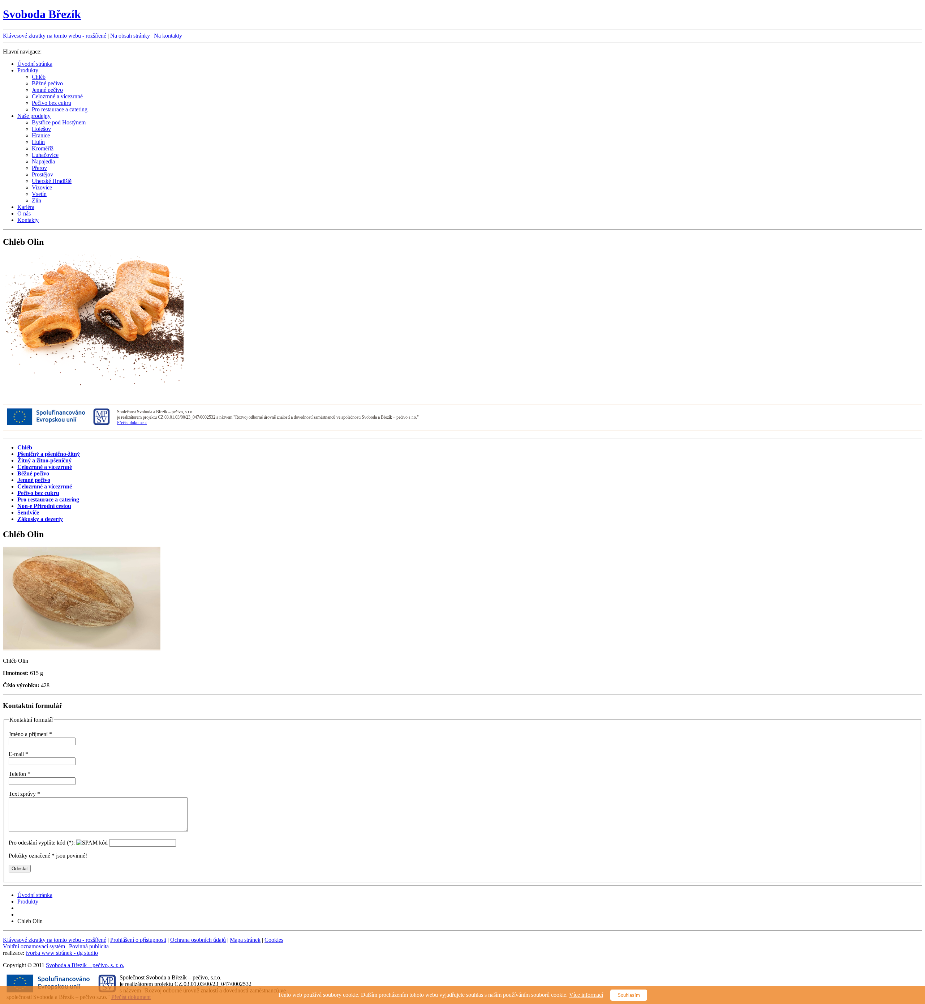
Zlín (36, 200)
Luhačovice (45, 155)
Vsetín (39, 194)
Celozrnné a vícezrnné (57, 96)
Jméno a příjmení (30, 734)
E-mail (18, 754)
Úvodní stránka (34, 64)
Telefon (19, 774)
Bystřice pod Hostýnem (59, 122)
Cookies (273, 940)
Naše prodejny (34, 116)
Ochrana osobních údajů (198, 940)
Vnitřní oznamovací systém (34, 946)
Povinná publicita (89, 946)
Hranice (41, 135)
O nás (24, 213)
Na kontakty (168, 36)
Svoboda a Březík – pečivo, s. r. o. (85, 965)
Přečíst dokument (132, 422)
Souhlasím (629, 995)
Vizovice (42, 187)
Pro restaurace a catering (59, 109)
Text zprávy (24, 794)
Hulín (38, 142)
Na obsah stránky (130, 36)
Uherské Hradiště (52, 181)
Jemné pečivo (47, 90)
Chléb (39, 77)
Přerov (39, 168)
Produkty (27, 70)
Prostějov (42, 174)
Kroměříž (42, 148)
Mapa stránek (245, 940)
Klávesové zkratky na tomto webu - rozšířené (54, 36)
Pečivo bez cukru (51, 103)
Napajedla (43, 161)
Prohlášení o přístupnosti (138, 940)
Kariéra (25, 207)
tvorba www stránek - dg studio (62, 953)
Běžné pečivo (47, 83)
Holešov (41, 129)
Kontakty (28, 220)
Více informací (586, 995)
